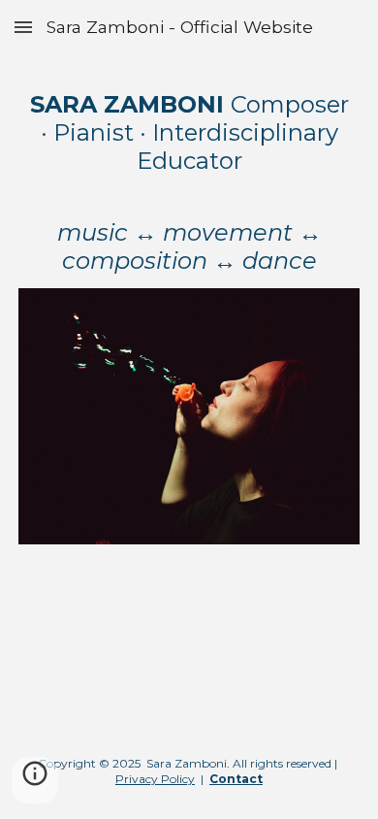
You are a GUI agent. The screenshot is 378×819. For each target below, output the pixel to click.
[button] (23, 26)
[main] (189, 183)
